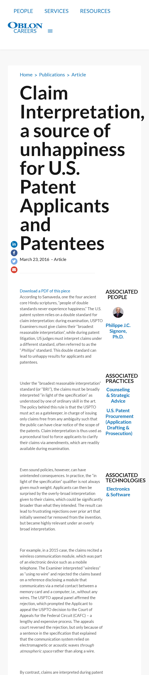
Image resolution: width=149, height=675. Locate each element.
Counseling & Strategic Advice (118, 395)
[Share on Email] (14, 269)
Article (78, 74)
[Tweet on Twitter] (14, 261)
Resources (95, 11)
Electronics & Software (118, 491)
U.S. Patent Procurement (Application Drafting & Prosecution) (118, 422)
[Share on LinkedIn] (14, 244)
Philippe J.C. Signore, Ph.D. (118, 330)
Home (26, 74)
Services (56, 11)
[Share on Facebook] (14, 252)
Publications (52, 74)
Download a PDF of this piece (45, 291)
